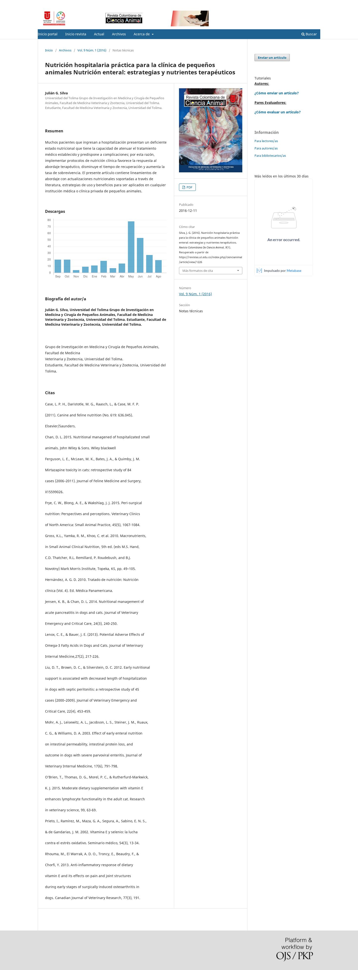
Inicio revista (75, 34)
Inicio (49, 50)
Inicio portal (47, 34)
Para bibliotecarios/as (270, 155)
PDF (189, 187)
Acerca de (142, 34)
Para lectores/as (266, 141)
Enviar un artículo (272, 57)
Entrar (315, 3)
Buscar (311, 34)
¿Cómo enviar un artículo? (276, 93)
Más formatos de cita (197, 270)
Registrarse (297, 3)
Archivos (119, 34)
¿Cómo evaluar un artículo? (277, 112)
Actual (99, 34)
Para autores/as (266, 148)
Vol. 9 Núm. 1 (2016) (91, 50)
